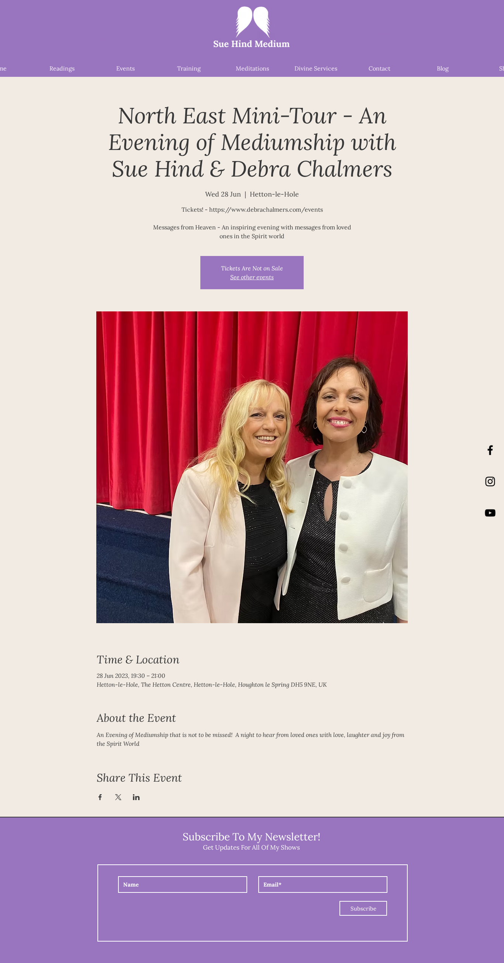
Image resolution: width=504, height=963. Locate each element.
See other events (252, 277)
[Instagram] (490, 481)
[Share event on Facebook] (100, 797)
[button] (405, 39)
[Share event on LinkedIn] (136, 797)
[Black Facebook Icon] (490, 450)
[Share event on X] (118, 797)
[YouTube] (490, 512)
